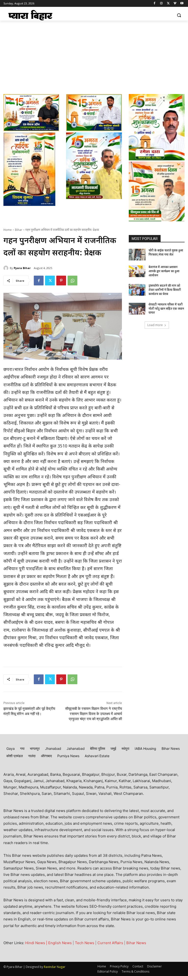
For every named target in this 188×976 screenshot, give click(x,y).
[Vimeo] (175, 3)
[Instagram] (161, 3)
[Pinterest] (61, 280)
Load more (155, 325)
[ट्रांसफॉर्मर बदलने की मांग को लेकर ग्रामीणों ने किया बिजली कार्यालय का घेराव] (137, 290)
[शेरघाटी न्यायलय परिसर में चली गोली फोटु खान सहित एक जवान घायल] (137, 309)
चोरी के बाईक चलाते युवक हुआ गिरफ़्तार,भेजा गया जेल (166, 253)
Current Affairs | (111, 943)
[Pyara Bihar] (6, 268)
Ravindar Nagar (54, 967)
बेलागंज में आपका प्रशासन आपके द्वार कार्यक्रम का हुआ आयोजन (164, 271)
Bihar (18, 230)
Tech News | (86, 943)
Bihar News (136, 943)
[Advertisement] (94, 57)
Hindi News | (36, 943)
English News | (61, 943)
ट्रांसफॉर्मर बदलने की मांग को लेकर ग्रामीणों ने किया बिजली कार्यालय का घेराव (165, 290)
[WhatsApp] (72, 280)
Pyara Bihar (22, 268)
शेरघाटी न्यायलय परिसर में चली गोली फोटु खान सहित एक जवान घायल (166, 309)
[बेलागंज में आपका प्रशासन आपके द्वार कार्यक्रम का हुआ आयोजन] (137, 271)
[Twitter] (168, 3)
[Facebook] (154, 3)
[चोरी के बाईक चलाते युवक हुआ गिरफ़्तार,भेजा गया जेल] (137, 254)
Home (7, 230)
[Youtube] (182, 3)
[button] (179, 15)
